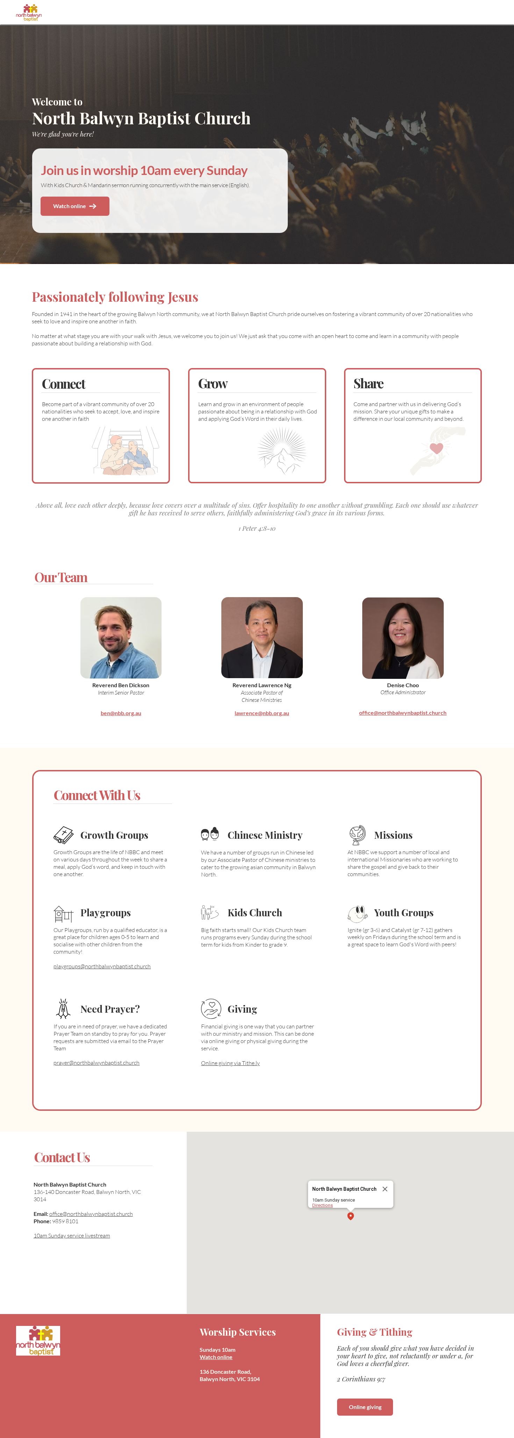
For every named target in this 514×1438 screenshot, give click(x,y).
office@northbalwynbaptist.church (91, 1213)
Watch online (216, 1356)
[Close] (385, 1189)
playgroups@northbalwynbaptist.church (102, 966)
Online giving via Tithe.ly (230, 1062)
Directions (322, 1205)
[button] (350, 1217)
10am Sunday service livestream (72, 1235)
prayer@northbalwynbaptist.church (96, 1062)
